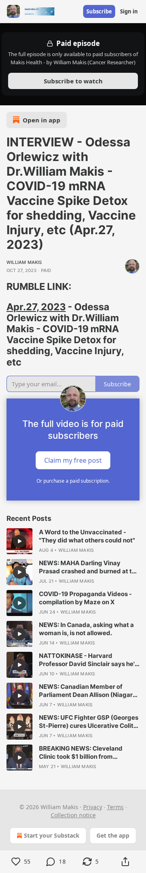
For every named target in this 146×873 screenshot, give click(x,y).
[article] (73, 541)
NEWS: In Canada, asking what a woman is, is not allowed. (86, 629)
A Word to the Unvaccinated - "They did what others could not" (87, 536)
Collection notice (73, 815)
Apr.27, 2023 (36, 307)
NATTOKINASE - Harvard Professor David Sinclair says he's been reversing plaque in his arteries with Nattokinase (88, 660)
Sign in (129, 11)
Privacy (92, 807)
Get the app (113, 835)
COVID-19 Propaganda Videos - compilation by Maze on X (85, 598)
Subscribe (99, 11)
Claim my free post (73, 459)
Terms (115, 807)
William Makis (24, 262)
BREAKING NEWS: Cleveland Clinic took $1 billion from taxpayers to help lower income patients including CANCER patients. (85, 753)
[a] (19, 541)
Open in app (41, 120)
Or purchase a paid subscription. (73, 480)
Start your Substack (51, 835)
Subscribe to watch (73, 81)
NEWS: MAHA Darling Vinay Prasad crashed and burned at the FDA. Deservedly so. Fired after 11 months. (89, 567)
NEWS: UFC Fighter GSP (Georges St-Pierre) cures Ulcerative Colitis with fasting (88, 722)
